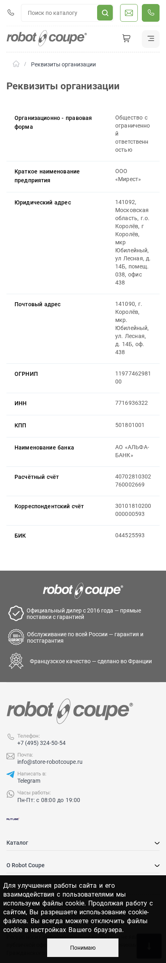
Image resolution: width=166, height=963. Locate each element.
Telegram (28, 780)
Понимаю (82, 947)
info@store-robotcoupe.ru (50, 762)
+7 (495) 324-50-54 (41, 743)
